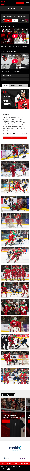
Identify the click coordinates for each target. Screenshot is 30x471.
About (3, 463)
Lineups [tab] (19, 85)
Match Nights (24, 463)
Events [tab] (12, 85)
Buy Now (6, 421)
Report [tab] (5, 85)
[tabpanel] (15, 238)
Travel (15, 463)
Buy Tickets (20, 3)
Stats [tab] (25, 85)
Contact (9, 463)
